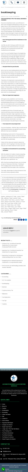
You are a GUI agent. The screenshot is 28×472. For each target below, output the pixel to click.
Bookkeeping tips (16, 218)
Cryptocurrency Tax (7, 290)
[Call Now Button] (3, 469)
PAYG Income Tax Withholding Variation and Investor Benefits (14, 266)
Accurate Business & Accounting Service (18, 469)
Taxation (4, 304)
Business (4, 287)
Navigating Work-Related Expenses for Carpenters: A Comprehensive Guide (12, 261)
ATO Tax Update (6, 280)
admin (11, 16)
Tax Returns (22, 189)
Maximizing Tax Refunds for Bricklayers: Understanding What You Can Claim (12, 256)
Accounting (5, 277)
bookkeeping (16, 16)
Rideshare (4, 294)
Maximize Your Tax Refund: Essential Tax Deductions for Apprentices (12, 251)
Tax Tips (4, 300)
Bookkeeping (14, 189)
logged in (12, 230)
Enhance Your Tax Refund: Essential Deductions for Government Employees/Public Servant (11, 245)
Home (2, 7)
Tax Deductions (6, 297)
